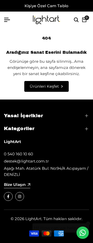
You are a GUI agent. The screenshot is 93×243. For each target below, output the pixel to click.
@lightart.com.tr (33, 161)
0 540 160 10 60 (18, 153)
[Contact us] (82, 233)
